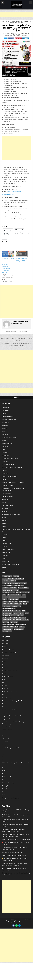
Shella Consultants (21, 624)
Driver (4, 449)
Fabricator (5, 461)
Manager (5, 511)
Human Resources (7, 496)
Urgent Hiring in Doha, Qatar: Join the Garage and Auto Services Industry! (15, 835)
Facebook (11, 38)
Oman (23, 610)
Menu (17, 398)
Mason (4, 517)
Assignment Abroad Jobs (11, 33)
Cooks (4, 440)
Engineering (5, 455)
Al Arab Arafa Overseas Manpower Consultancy (14, 583)
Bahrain (17, 590)
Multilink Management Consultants (12, 610)
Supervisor (5, 555)
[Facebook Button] (13, 925)
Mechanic (5, 520)
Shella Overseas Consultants (10, 627)
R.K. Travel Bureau (18, 615)
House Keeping (6, 493)
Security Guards (7, 552)
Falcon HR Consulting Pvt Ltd (17, 597)
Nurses (4, 526)
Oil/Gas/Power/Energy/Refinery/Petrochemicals (16, 35)
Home (3, 21)
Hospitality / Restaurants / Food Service (13, 482)
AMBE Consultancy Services (9, 588)
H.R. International (23, 601)
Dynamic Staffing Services (13, 594)
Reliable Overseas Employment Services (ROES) (14, 617)
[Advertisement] (16, 14)
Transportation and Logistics (10, 564)
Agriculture (5, 410)
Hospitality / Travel (7, 485)
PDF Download (6, 543)
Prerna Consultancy (18, 613)
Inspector (8, 21)
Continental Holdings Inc (22, 592)
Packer (4, 537)
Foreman (5, 473)
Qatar (26, 613)
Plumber (4, 546)
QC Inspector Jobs (8, 258)
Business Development (9, 419)
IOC (21, 604)
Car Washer (5, 422)
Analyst (4, 413)
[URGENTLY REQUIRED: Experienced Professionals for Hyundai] (9, 273)
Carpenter (5, 425)
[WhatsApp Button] (16, 925)
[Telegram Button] (19, 925)
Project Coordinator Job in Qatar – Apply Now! (16, 839)
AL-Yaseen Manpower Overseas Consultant (13, 578)
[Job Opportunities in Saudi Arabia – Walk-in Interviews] (21, 254)
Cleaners (5, 434)
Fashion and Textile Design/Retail (12, 467)
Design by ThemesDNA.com (16, 922)
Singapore (22, 627)
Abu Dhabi (16, 576)
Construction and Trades (9, 437)
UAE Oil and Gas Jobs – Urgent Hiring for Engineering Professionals (14, 869)
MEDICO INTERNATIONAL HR (9, 608)
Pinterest (19, 38)
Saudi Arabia (14, 332)
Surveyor (4, 558)
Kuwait (25, 604)
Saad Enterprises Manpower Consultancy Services (15, 620)
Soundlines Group (22, 332)
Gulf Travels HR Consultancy (10, 601)
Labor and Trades (7, 505)
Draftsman (5, 446)
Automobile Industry (8, 416)
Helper (4, 479)
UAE (11, 631)
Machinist (5, 508)
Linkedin (26, 38)
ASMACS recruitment (8, 590)
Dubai (4, 594)
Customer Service (7, 443)
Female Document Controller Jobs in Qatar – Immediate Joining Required (15, 864)
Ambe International (23, 588)
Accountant (5, 407)
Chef (3, 431)
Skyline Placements (7, 629)
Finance (4, 470)
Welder (4, 567)
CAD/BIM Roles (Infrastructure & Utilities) (14, 855)
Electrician (5, 452)
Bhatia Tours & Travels (9, 592)
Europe (24, 594)
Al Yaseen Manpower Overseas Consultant (13, 585)
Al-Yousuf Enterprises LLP (9, 581)
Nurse (4, 523)
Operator (5, 534)
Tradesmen (5, 631)
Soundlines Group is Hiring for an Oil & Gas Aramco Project (16, 28)
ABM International (7, 576)
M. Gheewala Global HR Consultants (12, 606)
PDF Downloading (7, 613)
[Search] (30, 2)
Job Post (4, 502)
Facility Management (8, 464)
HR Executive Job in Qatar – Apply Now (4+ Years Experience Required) (14, 830)
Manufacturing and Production (11, 514)
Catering (4, 428)
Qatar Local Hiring (7, 615)
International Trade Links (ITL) (10, 604)
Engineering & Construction (10, 458)
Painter (4, 540)
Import (4, 194)
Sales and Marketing (8, 549)
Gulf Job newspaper (13, 599)
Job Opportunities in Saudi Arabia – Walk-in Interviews (21, 260)
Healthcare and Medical (9, 476)
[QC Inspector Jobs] (8, 254)
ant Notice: (10, 194)
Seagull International (8, 624)
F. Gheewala (5, 597)
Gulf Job (5, 599)
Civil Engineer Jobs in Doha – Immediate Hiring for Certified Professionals (16, 874)
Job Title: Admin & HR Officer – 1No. (12, 852)
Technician (5, 561)
